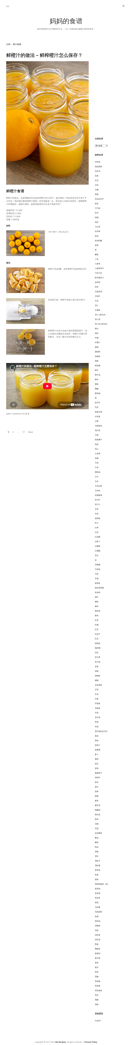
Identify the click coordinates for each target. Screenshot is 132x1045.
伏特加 (97, 162)
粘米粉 (97, 592)
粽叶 (96, 597)
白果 (96, 527)
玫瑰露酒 (98, 495)
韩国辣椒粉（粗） (102, 884)
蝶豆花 (97, 805)
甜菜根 (97, 518)
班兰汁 (97, 504)
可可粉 (97, 208)
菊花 (96, 736)
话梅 (96, 824)
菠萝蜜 (97, 749)
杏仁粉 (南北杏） (102, 324)
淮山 (96, 449)
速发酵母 (98, 833)
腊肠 (96, 680)
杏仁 (96, 305)
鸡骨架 (97, 935)
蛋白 (96, 787)
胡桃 (96, 671)
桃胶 (96, 361)
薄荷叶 (97, 777)
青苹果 (97, 870)
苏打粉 (97, 717)
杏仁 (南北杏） (101, 314)
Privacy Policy (90, 1042)
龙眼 (96, 1004)
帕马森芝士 (99, 277)
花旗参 (97, 708)
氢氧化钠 (98, 412)
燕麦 (96, 458)
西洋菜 (97, 814)
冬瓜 (96, 180)
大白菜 (97, 226)
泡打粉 (97, 430)
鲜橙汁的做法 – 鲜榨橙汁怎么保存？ (44, 55)
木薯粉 (97, 310)
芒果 (96, 689)
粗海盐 (97, 583)
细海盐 (97, 643)
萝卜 (96, 754)
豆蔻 (96, 828)
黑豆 (96, 995)
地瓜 (96, 222)
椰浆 (96, 384)
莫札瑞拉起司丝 (101, 731)
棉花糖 (97, 365)
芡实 (96, 694)
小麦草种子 (99, 268)
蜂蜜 (96, 796)
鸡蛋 (96, 930)
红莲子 (97, 634)
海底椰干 (98, 439)
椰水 (96, 379)
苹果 (96, 722)
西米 (96, 819)
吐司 (96, 213)
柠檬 (96, 338)
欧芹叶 (97, 402)
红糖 (96, 625)
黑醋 (96, 999)
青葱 (96, 874)
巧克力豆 (98, 273)
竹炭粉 (97, 569)
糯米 (96, 606)
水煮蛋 (97, 416)
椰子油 (97, 375)
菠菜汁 (97, 745)
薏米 (96, 782)
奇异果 (97, 231)
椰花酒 (97, 393)
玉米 (96, 481)
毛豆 (96, 407)
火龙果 (97, 453)
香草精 (97, 893)
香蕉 (96, 902)
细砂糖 (97, 648)
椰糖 (96, 388)
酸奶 (96, 842)
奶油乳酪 (98, 240)
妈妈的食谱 (66, 21)
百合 (96, 555)
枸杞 (96, 333)
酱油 (96, 837)
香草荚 (97, 898)
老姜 (96, 666)
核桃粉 (97, 351)
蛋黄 (96, 791)
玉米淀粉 (98, 486)
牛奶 (96, 462)
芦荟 (96, 699)
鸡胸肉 (97, 925)
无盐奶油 (98, 291)
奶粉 (96, 245)
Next (30, 432)
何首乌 (97, 171)
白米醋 (97, 537)
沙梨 (96, 421)
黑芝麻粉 (98, 990)
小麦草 (97, 263)
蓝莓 (96, 768)
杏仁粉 (97, 319)
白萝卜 (97, 541)
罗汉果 (97, 657)
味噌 (96, 217)
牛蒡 (96, 467)
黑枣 (96, 972)
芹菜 (96, 712)
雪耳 (96, 856)
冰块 (96, 185)
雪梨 (96, 851)
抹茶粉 (97, 282)
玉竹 (96, 476)
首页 (7, 6)
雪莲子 (97, 861)
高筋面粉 (98, 912)
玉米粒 (97, 490)
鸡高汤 (97, 939)
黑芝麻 (97, 986)
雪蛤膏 (97, 865)
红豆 (96, 638)
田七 (96, 523)
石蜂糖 (97, 564)
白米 (96, 532)
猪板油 (97, 472)
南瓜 (96, 203)
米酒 (96, 578)
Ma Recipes (60, 1042)
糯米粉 (97, 611)
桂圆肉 (97, 356)
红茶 (96, 629)
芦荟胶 (97, 703)
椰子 (96, 370)
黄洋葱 (97, 958)
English (98, 1020)
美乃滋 (97, 662)
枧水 (96, 328)
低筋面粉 (98, 166)
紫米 (96, 615)
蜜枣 (96, 800)
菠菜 (96, 740)
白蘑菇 (97, 546)
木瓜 (96, 300)
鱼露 (96, 916)
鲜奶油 (97, 921)
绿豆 (96, 652)
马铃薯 (97, 907)
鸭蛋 (96, 944)
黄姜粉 (97, 953)
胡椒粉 (97, 675)
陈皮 (96, 847)
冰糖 (96, 189)
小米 (96, 259)
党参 (96, 175)
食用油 (97, 888)
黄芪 (96, 962)
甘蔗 (96, 513)
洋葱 (96, 435)
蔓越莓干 (98, 773)
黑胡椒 (97, 981)
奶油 (96, 236)
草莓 (96, 726)
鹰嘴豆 (97, 949)
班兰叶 (97, 500)
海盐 (96, 444)
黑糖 (96, 976)
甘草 (96, 509)
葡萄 (96, 759)
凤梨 (96, 194)
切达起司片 (99, 199)
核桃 (96, 347)
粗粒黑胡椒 (99, 587)
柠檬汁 (97, 342)
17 (23, 432)
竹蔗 (96, 574)
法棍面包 (98, 425)
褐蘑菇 (97, 810)
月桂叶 (97, 296)
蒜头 (96, 763)
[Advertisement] (110, 89)
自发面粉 (98, 685)
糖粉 (96, 601)
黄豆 (96, 967)
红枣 (96, 620)
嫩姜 (96, 254)
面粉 (96, 879)
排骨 (96, 287)
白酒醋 (97, 550)
